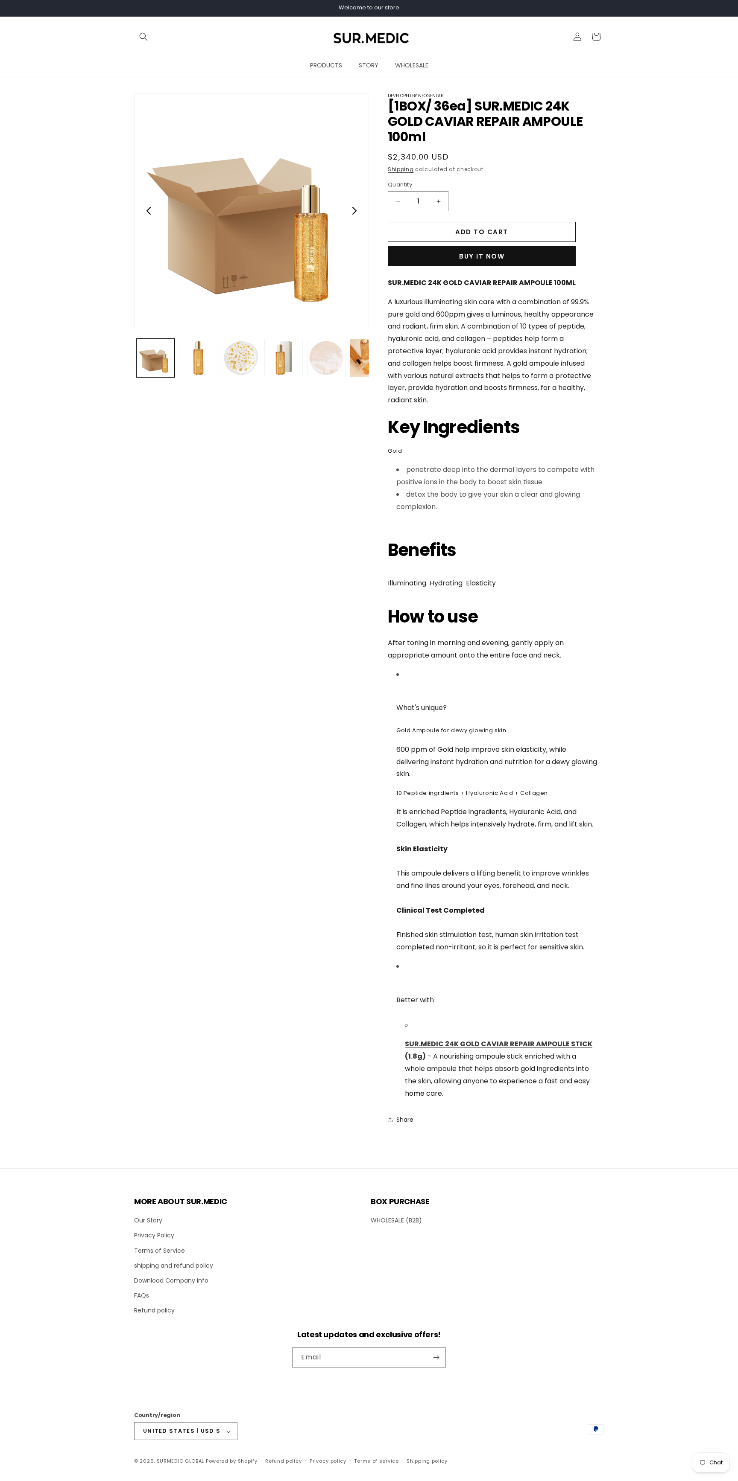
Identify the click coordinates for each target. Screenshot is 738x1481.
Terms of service (376, 1461)
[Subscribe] (436, 1357)
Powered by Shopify (232, 1461)
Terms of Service (159, 1250)
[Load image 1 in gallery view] (155, 358)
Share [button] (404, 1119)
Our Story (148, 1220)
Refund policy (154, 1310)
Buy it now (481, 256)
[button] (143, 36)
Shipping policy (427, 1461)
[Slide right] (354, 210)
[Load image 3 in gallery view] (241, 358)
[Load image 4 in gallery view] (283, 358)
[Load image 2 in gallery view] (198, 358)
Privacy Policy (154, 1235)
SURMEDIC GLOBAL (181, 1461)
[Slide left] (148, 210)
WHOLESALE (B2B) (396, 1220)
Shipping (401, 169)
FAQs (141, 1295)
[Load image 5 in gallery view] (326, 358)
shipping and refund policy (173, 1265)
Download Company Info (171, 1280)
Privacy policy (328, 1461)
